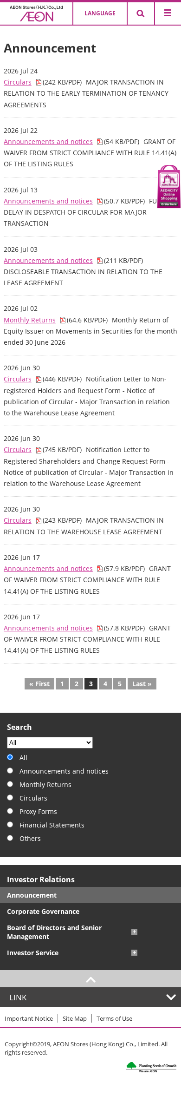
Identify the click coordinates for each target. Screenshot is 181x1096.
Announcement (32, 895)
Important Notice (29, 1018)
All (23, 757)
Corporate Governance (43, 911)
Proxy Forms (38, 811)
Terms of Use (114, 1018)
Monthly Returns (30, 319)
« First (39, 683)
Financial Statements (51, 824)
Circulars (18, 82)
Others (30, 838)
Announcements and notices (48, 141)
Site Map (75, 1018)
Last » (142, 683)
